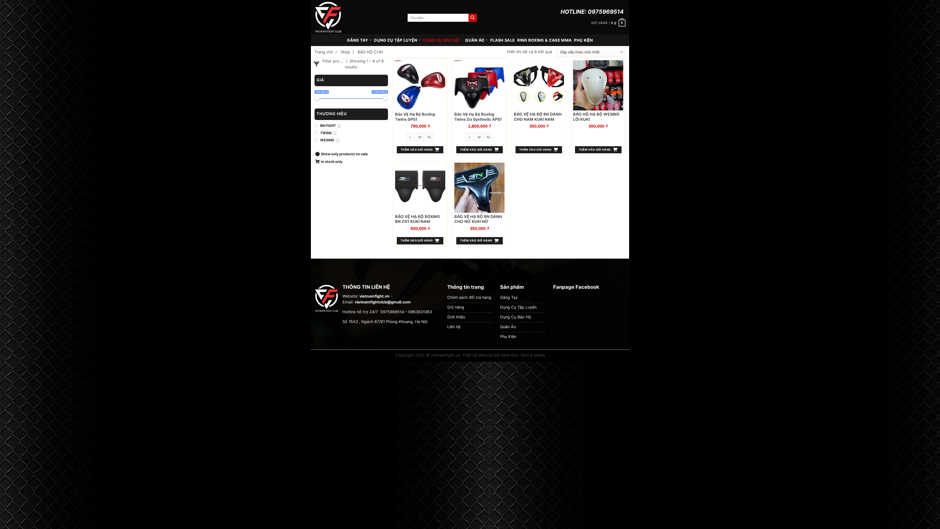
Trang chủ (324, 51)
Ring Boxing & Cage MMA (544, 40)
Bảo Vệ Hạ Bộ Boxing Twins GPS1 (415, 117)
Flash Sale (502, 40)
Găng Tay (357, 40)
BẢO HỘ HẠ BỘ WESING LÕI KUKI (596, 117)
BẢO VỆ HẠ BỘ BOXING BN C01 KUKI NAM (417, 219)
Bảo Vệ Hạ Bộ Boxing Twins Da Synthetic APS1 (478, 117)
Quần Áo (474, 40)
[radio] (410, 137)
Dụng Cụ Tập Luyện (395, 40)
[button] (608, 23)
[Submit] (473, 18)
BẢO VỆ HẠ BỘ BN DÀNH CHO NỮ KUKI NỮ (478, 219)
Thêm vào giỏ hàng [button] (535, 149)
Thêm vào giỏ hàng (416, 149)
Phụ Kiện (583, 40)
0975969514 (606, 11)
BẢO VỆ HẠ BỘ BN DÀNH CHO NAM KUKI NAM (538, 117)
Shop (345, 51)
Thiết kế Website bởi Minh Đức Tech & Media (503, 355)
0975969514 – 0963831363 (406, 311)
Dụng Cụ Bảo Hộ (441, 40)
